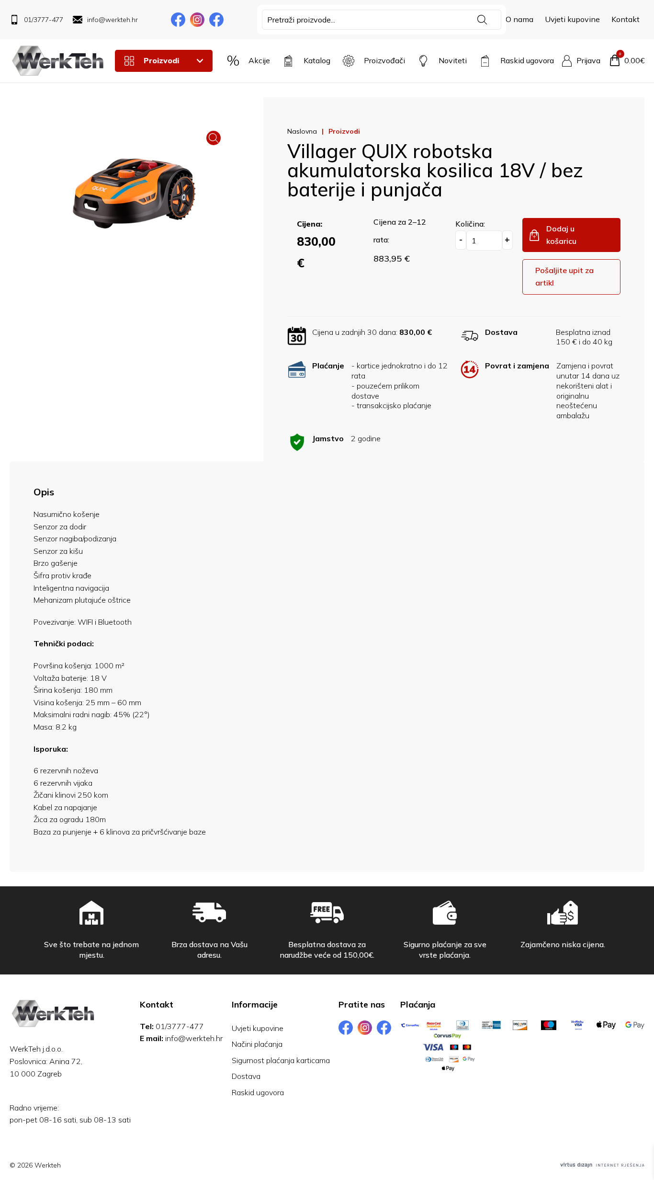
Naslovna (302, 131)
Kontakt (625, 19)
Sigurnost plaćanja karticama (281, 1060)
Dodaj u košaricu (561, 235)
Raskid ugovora (258, 1092)
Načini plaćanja (257, 1044)
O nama (519, 19)
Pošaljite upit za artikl (564, 276)
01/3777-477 (180, 1026)
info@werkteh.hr (194, 1038)
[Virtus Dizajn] (602, 1165)
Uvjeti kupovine (572, 19)
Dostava (246, 1076)
